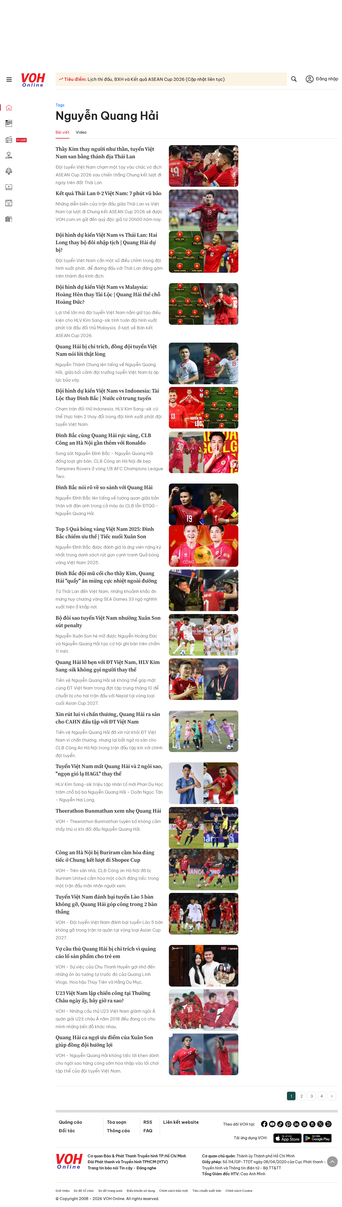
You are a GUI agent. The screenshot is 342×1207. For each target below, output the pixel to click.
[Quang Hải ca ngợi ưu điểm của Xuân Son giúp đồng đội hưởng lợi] (203, 1054)
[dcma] (312, 1125)
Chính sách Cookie (239, 1191)
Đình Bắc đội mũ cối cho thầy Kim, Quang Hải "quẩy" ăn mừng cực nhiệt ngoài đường (106, 576)
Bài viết (62, 132)
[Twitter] (320, 1125)
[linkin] (296, 1125)
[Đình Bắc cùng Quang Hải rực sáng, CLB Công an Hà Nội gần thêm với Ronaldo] (203, 452)
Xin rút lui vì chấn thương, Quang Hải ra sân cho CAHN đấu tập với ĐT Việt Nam (108, 717)
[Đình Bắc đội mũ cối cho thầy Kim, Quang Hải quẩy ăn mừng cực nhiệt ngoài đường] (203, 590)
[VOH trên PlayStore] (317, 1139)
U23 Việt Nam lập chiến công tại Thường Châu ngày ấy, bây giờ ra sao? (103, 996)
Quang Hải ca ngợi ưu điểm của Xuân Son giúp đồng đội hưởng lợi (104, 1041)
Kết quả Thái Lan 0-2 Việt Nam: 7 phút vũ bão (108, 193)
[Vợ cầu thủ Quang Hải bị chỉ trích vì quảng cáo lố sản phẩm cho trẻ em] (203, 966)
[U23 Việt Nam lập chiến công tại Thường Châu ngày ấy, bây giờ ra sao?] (203, 1010)
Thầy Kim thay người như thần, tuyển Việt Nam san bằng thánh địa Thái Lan (105, 152)
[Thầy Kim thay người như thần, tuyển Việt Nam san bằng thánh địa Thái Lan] (203, 166)
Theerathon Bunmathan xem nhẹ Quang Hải (108, 810)
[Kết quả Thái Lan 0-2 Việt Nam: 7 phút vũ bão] (203, 210)
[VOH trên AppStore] (287, 1139)
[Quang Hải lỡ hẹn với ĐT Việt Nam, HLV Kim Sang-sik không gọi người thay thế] (203, 679)
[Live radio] (30, 140)
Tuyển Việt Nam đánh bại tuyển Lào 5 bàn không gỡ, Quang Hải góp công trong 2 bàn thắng (106, 904)
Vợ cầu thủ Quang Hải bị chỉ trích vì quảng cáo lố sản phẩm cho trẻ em (106, 952)
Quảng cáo (70, 1122)
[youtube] (272, 1125)
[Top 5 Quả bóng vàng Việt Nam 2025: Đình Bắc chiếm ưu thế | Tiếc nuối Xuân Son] (203, 546)
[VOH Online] (69, 1162)
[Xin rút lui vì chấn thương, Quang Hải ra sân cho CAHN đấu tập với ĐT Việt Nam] (203, 731)
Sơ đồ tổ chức (84, 1191)
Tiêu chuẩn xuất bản (206, 1191)
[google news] (304, 1125)
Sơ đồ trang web (110, 1191)
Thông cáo (118, 1130)
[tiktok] (280, 1125)
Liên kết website (181, 1122)
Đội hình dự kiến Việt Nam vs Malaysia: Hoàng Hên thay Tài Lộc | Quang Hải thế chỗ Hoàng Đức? (108, 294)
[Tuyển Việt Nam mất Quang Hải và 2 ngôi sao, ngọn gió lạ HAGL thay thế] (203, 783)
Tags (60, 105)
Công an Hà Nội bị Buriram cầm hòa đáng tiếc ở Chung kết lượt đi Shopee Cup (105, 856)
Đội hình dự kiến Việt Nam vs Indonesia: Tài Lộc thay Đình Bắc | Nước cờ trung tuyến (107, 394)
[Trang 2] (332, 1096)
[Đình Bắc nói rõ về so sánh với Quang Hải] (203, 504)
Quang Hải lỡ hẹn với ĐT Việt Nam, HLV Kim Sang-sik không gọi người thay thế (108, 665)
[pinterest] (288, 1125)
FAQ (147, 1130)
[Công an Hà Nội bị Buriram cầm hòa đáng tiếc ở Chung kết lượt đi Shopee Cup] (203, 869)
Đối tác (67, 1130)
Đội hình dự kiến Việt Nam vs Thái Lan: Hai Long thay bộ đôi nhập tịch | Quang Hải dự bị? (106, 242)
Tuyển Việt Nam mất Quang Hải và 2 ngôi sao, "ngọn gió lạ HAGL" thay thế (109, 769)
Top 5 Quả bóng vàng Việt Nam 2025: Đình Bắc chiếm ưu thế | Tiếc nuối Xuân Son (105, 532)
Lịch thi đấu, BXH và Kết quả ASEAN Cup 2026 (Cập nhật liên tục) (156, 79)
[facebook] (264, 1125)
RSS (147, 1122)
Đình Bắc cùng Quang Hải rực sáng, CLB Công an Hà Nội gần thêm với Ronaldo (103, 439)
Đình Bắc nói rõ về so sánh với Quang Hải (104, 487)
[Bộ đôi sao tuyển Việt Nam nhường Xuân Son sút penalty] (203, 635)
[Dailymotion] (328, 1125)
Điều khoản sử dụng (141, 1191)
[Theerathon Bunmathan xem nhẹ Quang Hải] (203, 828)
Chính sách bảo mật (173, 1191)
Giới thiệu (62, 1191)
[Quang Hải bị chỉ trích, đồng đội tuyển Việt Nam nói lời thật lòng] (203, 363)
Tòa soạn (116, 1122)
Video (81, 132)
